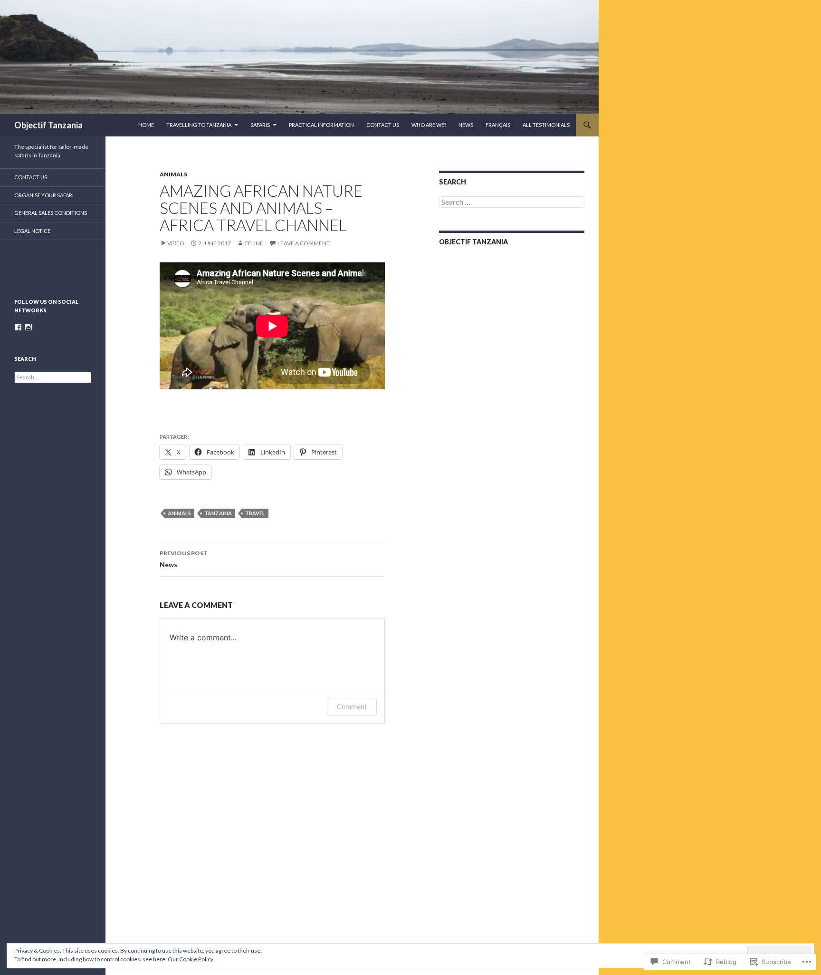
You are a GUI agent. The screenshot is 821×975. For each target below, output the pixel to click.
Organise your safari (44, 195)
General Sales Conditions (50, 213)
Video (175, 243)
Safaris (260, 125)
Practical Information (321, 125)
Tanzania (218, 513)
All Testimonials (546, 125)
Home (146, 125)
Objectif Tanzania (48, 125)
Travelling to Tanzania (198, 125)
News (465, 125)
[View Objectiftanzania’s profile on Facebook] (18, 327)
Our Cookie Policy (190, 959)
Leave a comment (303, 243)
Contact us (382, 125)
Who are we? (428, 125)
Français (498, 125)
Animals (173, 174)
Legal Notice (32, 231)
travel (255, 513)
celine (253, 243)
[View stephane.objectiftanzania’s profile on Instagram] (28, 327)
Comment (352, 707)
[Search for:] (511, 202)
